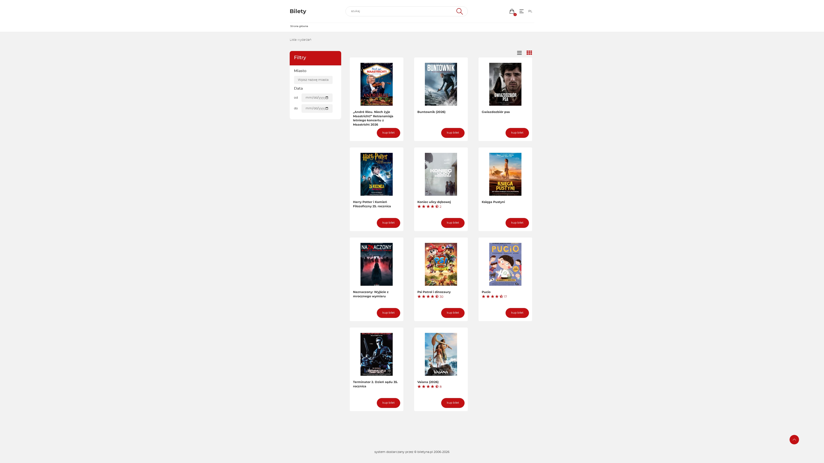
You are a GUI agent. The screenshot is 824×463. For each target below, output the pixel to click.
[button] (512, 11)
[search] (406, 11)
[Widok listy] (519, 52)
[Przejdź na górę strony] (794, 440)
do (296, 108)
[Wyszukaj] (459, 11)
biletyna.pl (425, 452)
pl (530, 11)
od (296, 97)
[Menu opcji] (521, 11)
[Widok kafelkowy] (529, 53)
